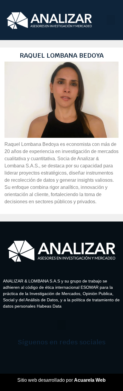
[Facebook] (46, 358)
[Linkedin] (76, 358)
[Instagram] (61, 358)
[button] (111, 20)
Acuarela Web (90, 380)
